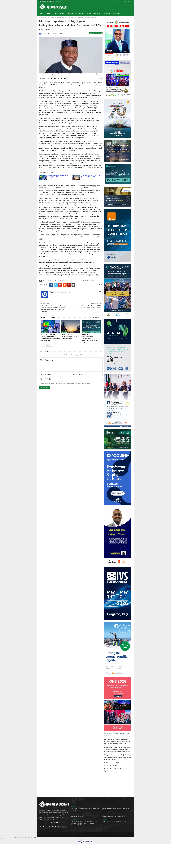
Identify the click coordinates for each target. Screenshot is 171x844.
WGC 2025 (85, 280)
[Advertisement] (118, 785)
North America (74, 819)
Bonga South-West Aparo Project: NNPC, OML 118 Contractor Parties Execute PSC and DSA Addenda (117, 757)
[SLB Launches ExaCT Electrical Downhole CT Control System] (76, 177)
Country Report (60, 13)
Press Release (77, 280)
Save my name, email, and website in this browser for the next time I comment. (65, 383)
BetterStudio (129, 833)
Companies (59, 1)
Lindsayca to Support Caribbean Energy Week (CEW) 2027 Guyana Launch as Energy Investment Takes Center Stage (117, 749)
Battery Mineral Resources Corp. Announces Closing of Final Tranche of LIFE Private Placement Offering (84, 823)
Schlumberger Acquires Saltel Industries (114, 821)
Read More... (54, 822)
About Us (107, 13)
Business (48, 13)
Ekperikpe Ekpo (54, 280)
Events (88, 13)
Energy (70, 13)
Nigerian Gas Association (66, 280)
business (45, 280)
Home (41, 13)
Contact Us (117, 13)
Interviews (79, 13)
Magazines (97, 13)
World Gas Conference (95, 280)
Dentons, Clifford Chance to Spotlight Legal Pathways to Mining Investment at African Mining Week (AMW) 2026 (117, 741)
